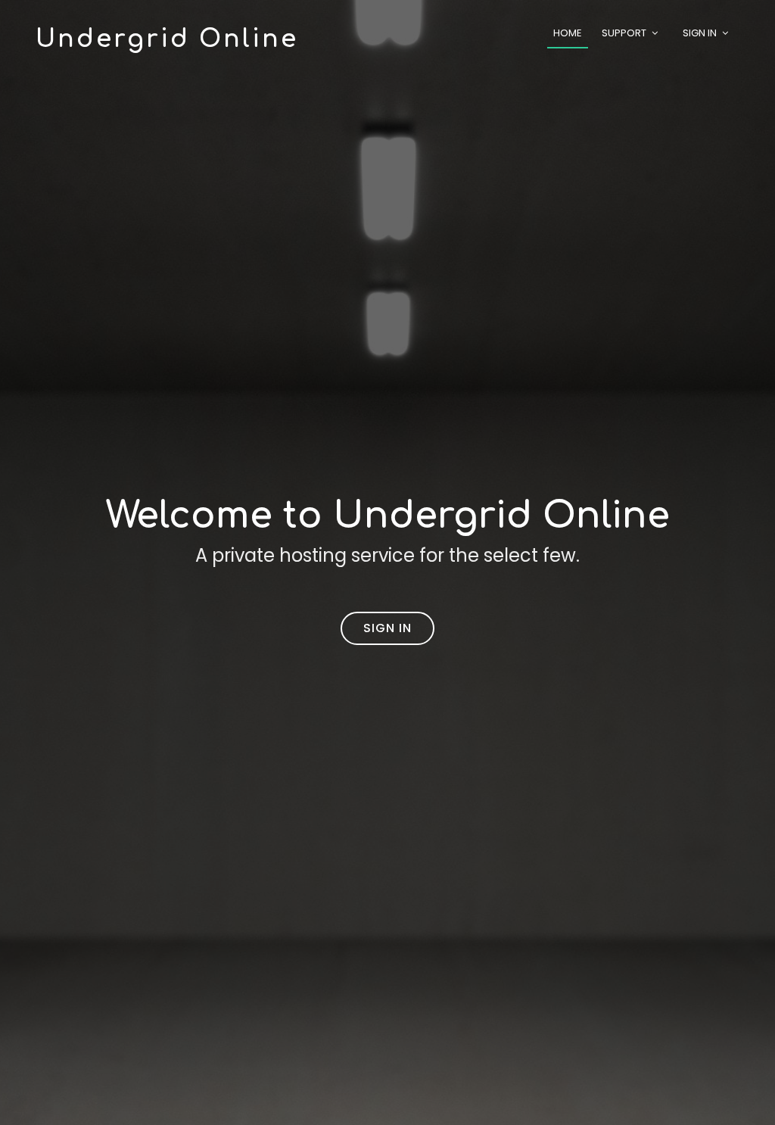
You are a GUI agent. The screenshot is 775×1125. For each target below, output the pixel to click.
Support (624, 33)
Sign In (700, 33)
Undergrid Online (167, 39)
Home (567, 33)
